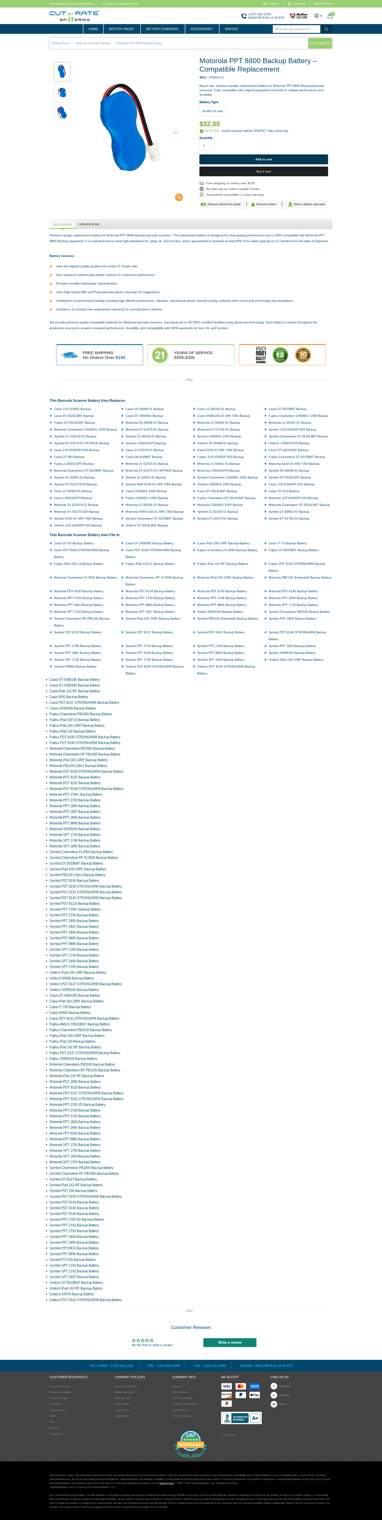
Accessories (201, 29)
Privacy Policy (122, 1410)
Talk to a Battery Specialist (309, 204)
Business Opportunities (184, 1404)
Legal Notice (121, 1416)
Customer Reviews (182, 1416)
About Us (177, 1386)
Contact (274, 3)
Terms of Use (166, 1483)
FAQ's (53, 1416)
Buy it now (263, 171)
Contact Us (56, 1434)
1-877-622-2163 (259, 14)
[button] (174, 130)
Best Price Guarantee (126, 1386)
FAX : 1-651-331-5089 (210, 1366)
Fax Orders (56, 1404)
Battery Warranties (125, 1392)
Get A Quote (320, 43)
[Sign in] (318, 16)
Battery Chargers (162, 29)
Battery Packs (121, 29)
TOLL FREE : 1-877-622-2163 (111, 1366)
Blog (52, 1422)
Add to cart (263, 159)
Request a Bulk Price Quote (224, 204)
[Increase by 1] (213, 141)
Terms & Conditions (182, 1398)
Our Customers (180, 1392)
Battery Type (208, 102)
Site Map (54, 1428)
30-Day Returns (58, 1410)
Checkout (299, 3)
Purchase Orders (266, 204)
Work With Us (179, 1410)
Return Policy (122, 1404)
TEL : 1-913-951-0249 (164, 1366)
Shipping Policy (123, 1398)
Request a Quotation (61, 1392)
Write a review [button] (229, 1342)
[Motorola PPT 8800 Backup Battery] (176, 198)
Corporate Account (60, 1386)
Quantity (205, 138)
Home (93, 29)
